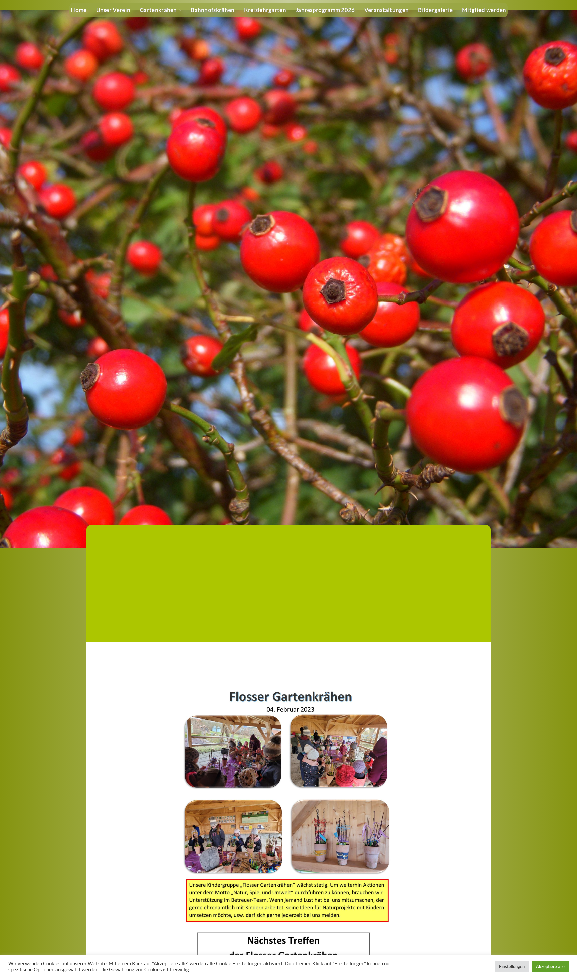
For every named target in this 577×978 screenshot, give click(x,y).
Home (78, 9)
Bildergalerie (435, 9)
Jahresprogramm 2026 (325, 9)
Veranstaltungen (386, 9)
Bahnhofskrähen (212, 9)
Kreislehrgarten (265, 9)
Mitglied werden (484, 9)
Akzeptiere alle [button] (550, 966)
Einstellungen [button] (512, 966)
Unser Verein (113, 9)
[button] (180, 10)
